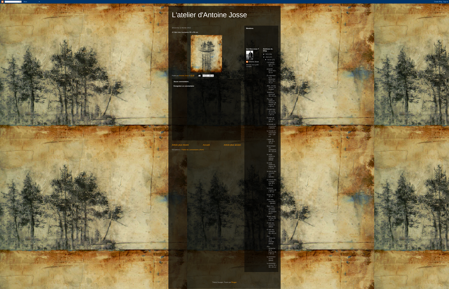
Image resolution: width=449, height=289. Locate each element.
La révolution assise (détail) (271, 258)
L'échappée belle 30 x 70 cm (271, 64)
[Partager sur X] (208, 76)
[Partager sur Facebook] (210, 76)
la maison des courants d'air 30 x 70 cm (271, 182)
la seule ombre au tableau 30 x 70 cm (271, 165)
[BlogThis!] (206, 76)
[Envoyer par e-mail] (204, 76)
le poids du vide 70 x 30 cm (271, 119)
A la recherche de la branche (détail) (271, 239)
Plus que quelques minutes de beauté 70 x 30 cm (271, 102)
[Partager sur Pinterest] (212, 76)
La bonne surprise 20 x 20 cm (271, 190)
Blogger (233, 282)
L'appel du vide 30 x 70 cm (271, 141)
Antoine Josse (253, 62)
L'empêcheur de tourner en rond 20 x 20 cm (271, 112)
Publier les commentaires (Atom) (193, 150)
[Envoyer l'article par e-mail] (199, 75)
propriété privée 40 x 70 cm (271, 70)
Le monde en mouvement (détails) (271, 126)
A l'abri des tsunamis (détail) (271, 224)
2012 (267, 57)
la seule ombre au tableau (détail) (271, 157)
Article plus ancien (232, 145)
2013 (267, 54)
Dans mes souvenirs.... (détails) (271, 201)
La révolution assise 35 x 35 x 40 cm (271, 265)
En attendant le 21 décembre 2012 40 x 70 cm (271, 79)
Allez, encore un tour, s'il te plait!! (271, 87)
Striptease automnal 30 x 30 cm (271, 94)
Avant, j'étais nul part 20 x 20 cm (271, 218)
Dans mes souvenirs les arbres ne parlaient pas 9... (271, 209)
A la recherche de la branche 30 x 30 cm (271, 250)
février (269, 60)
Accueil (206, 145)
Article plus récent (180, 145)
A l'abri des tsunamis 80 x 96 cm (271, 231)
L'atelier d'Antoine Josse (209, 15)
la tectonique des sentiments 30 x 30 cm (271, 148)
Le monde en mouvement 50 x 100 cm (271, 133)
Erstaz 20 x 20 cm (271, 196)
